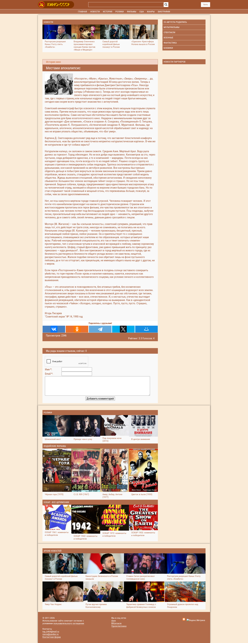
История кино (53, 62)
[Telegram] (100, 329)
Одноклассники (118, 626)
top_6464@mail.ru (50, 631)
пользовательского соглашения (68, 623)
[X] (123, 329)
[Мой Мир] (146, 329)
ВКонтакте (116, 623)
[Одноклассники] (77, 329)
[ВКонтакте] (54, 329)
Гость (205, 4)
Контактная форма (51, 637)
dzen (113, 620)
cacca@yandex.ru (50, 634)
